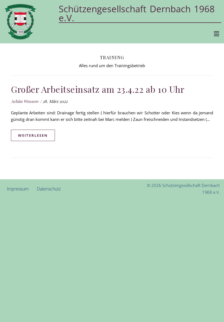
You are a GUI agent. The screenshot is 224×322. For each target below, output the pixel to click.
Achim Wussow (25, 101)
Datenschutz (49, 189)
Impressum (18, 189)
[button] (216, 33)
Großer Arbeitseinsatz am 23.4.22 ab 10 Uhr (97, 89)
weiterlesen (33, 135)
